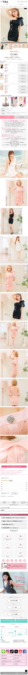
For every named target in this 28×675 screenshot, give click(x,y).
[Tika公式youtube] (24, 560)
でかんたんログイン (20, 556)
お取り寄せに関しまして (14, 504)
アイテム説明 (7, 117)
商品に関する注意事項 (14, 502)
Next (26, 25)
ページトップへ (26, 671)
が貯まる (7, 556)
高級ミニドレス (3, 470)
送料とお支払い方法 (18, 655)
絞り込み (15, 493)
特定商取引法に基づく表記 (6, 661)
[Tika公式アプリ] (14, 566)
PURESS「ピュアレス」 (5, 6)
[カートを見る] (26, 0)
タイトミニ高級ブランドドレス (12, 470)
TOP (0, 6)
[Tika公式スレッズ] (8, 560)
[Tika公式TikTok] (20, 560)
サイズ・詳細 (21, 117)
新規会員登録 (13, 600)
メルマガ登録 (13, 614)
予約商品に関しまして (4, 502)
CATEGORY (21, 4)
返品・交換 (17, 658)
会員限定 (8, 548)
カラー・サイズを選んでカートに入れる (14, 466)
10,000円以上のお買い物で (7, 539)
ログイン (13, 607)
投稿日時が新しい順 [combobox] (5, 493)
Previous (1, 25)
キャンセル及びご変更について (23, 502)
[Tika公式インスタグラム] (3, 560)
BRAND (7, 4)
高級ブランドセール (14, 473)
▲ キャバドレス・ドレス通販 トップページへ (20, 617)
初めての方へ (4, 655)
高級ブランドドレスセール (5, 473)
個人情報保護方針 (18, 661)
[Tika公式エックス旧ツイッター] (12, 560)
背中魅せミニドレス (21, 470)
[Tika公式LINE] (16, 560)
